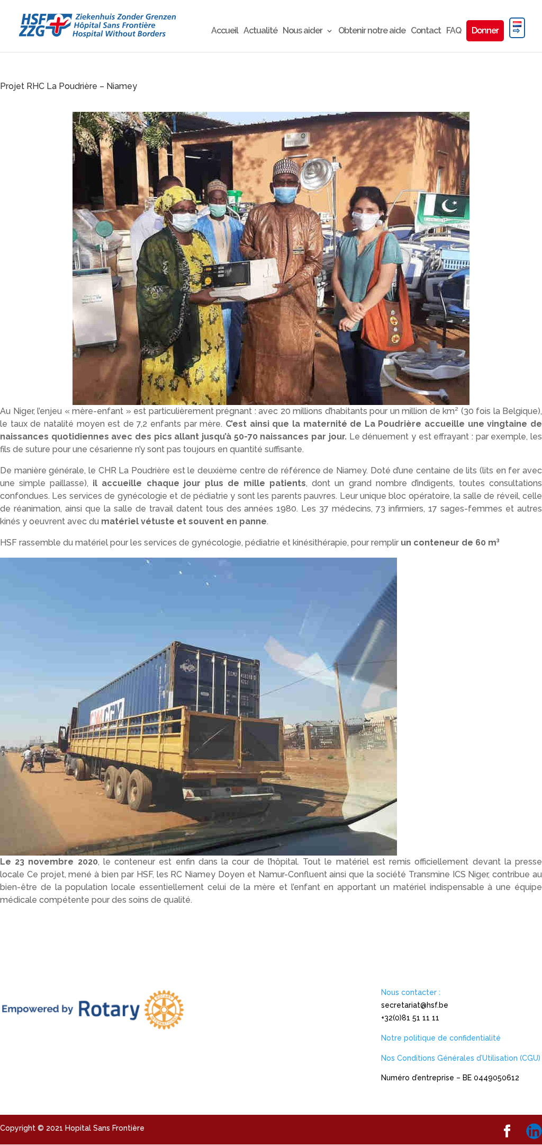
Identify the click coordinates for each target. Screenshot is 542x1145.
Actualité (260, 31)
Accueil (224, 31)
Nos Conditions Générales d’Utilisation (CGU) (460, 1058)
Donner (485, 30)
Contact (426, 31)
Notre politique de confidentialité (441, 1038)
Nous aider (302, 31)
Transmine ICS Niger (449, 874)
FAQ (453, 31)
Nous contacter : (410, 992)
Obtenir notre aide (371, 31)
